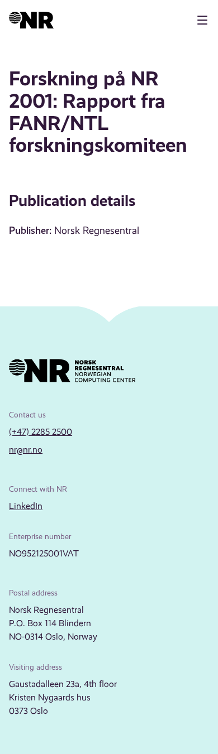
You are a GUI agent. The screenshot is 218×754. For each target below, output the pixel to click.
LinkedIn (25, 506)
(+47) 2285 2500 (40, 431)
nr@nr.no (25, 449)
